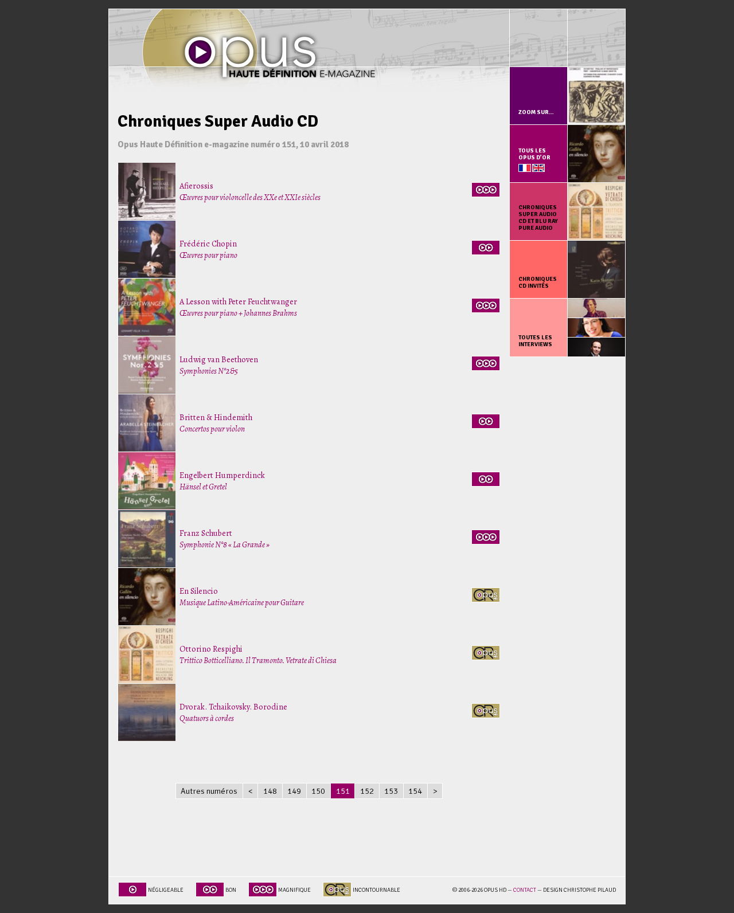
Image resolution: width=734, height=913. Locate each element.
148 (270, 791)
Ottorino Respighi (258, 654)
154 (415, 791)
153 (391, 791)
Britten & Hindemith (215, 423)
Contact (524, 890)
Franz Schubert (224, 538)
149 (294, 791)
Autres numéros (209, 791)
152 (367, 791)
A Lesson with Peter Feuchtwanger (238, 307)
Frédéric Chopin (208, 249)
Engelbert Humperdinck (222, 480)
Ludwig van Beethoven (218, 365)
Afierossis (250, 191)
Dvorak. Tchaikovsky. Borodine (233, 712)
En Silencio (241, 596)
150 (318, 791)
